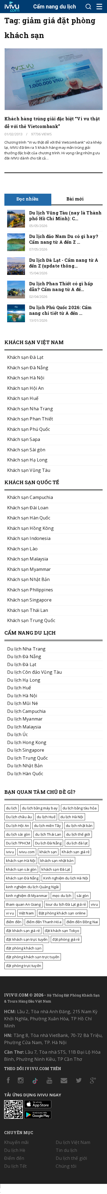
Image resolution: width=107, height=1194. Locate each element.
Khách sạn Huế (22, 398)
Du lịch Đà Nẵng (48, 843)
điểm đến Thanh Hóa (43, 921)
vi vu (10, 913)
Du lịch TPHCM (18, 843)
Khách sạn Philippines (30, 590)
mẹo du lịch (62, 895)
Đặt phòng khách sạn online (62, 913)
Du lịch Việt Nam (73, 1142)
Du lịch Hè (14, 1150)
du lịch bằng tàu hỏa (80, 808)
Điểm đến (14, 1158)
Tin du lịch (66, 1150)
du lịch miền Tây (47, 825)
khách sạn (48, 851)
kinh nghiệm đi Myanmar (26, 895)
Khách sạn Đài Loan (28, 508)
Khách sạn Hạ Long (27, 460)
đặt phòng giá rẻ (66, 939)
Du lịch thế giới (71, 1158)
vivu (94, 904)
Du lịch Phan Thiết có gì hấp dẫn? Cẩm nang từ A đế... (61, 286)
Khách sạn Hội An (25, 388)
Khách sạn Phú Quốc (28, 429)
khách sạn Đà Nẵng (22, 878)
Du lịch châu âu (19, 816)
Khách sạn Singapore (29, 600)
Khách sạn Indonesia (28, 538)
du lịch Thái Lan (48, 834)
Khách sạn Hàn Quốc (28, 518)
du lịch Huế (46, 816)
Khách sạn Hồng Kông (30, 528)
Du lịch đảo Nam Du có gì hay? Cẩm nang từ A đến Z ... (63, 239)
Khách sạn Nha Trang (30, 409)
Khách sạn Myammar (29, 569)
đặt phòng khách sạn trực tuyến (32, 956)
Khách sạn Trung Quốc (31, 620)
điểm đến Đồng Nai (82, 921)
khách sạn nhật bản (57, 860)
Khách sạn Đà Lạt (25, 357)
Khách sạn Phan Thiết (30, 419)
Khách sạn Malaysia (27, 559)
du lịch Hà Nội (71, 816)
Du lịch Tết (15, 1166)
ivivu (10, 851)
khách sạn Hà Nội (20, 860)
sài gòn (83, 895)
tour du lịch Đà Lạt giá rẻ (66, 904)
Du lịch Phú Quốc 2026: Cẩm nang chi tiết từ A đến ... (60, 310)
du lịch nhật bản (79, 825)
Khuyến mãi (16, 1142)
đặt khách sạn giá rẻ (23, 930)
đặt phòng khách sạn (23, 948)
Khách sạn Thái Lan (27, 610)
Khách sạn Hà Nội (25, 378)
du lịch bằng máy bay (40, 808)
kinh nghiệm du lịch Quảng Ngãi (32, 886)
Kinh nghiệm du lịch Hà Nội (65, 878)
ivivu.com (27, 851)
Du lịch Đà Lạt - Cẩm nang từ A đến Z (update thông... (63, 263)
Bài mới (75, 199)
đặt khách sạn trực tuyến (26, 939)
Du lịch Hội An (17, 825)
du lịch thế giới (78, 834)
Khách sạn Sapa (23, 439)
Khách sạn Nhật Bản (28, 579)
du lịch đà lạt (77, 843)
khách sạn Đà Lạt (55, 869)
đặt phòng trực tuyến (23, 965)
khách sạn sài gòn (21, 869)
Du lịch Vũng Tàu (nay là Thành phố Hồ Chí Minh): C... (65, 215)
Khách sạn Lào (22, 549)
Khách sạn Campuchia (30, 497)
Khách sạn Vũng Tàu (28, 470)
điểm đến (13, 921)
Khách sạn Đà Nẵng (27, 368)
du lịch (11, 808)
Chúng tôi (66, 1166)
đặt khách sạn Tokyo (62, 930)
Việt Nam (26, 913)
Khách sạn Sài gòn (26, 450)
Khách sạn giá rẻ (75, 851)
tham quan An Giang (23, 904)
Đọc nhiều (27, 199)
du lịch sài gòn (18, 834)
